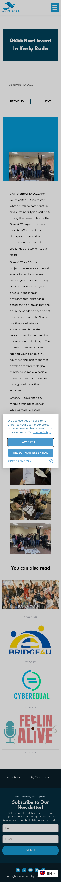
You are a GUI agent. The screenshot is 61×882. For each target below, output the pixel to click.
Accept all (30, 442)
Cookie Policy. (42, 432)
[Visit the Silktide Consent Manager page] (51, 461)
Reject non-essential (30, 452)
